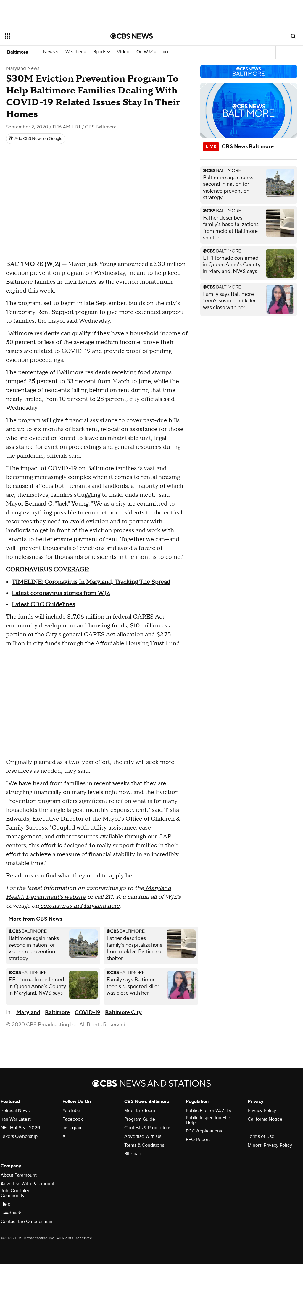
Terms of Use (261, 1136)
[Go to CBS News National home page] (131, 36)
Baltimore (17, 52)
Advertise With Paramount (27, 1183)
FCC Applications (204, 1131)
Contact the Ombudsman (26, 1221)
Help (5, 1204)
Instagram (72, 1127)
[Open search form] (293, 36)
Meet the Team (139, 1110)
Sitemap (132, 1153)
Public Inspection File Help (208, 1120)
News (49, 52)
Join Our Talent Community (16, 1193)
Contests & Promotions (147, 1127)
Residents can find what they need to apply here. (72, 876)
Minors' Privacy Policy (270, 1145)
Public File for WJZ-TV (209, 1110)
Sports (100, 52)
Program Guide (139, 1119)
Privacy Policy (262, 1110)
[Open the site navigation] (47, 36)
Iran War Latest (16, 1119)
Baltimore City (123, 1012)
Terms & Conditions (144, 1145)
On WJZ (145, 52)
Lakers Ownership (19, 1136)
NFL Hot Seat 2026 (20, 1127)
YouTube (71, 1110)
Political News (15, 1110)
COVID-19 (87, 1012)
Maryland (28, 1012)
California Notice (265, 1119)
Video (123, 52)
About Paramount (19, 1175)
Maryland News (22, 68)
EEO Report (198, 1139)
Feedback (11, 1213)
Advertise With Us (142, 1136)
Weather (74, 52)
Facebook (72, 1119)
